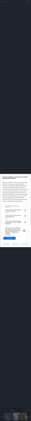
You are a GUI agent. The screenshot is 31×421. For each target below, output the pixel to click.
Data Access (15, 244)
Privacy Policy (24, 244)
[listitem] (15, 206)
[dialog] (15, 210)
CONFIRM (9, 238)
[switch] (24, 210)
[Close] (27, 177)
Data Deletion (6, 244)
